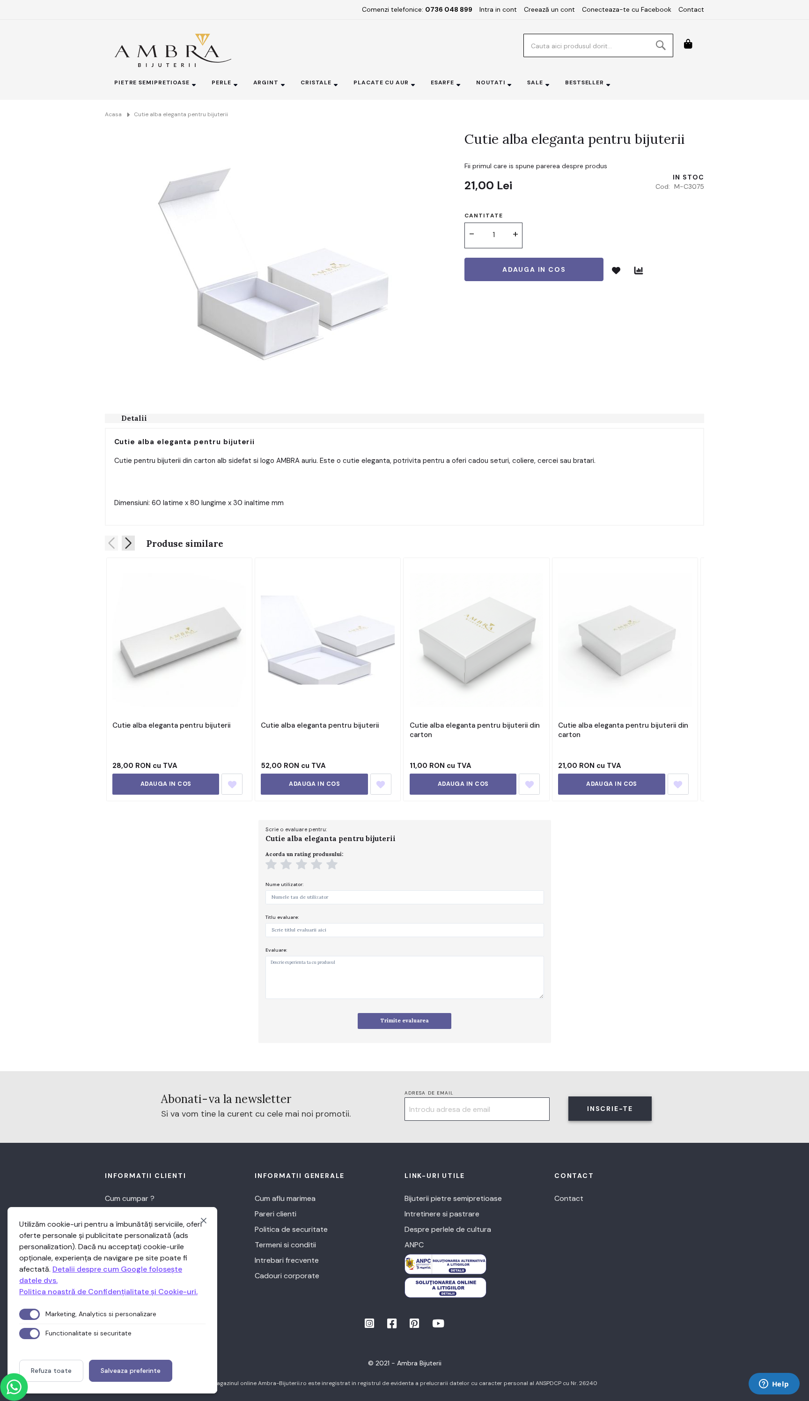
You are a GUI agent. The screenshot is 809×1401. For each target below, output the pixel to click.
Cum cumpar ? (129, 1198)
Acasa (113, 114)
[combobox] (598, 45)
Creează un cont (549, 9)
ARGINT (266, 82)
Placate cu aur (381, 82)
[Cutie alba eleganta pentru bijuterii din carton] (476, 640)
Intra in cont (498, 9)
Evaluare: (276, 950)
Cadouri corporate (287, 1276)
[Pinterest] (415, 1325)
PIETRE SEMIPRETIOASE (152, 82)
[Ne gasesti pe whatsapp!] (14, 1387)
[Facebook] (393, 1325)
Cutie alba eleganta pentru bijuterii (171, 725)
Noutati (490, 82)
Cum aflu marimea (285, 1198)
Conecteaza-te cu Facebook (626, 9)
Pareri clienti (275, 1214)
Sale (535, 82)
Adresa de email (429, 1093)
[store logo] (172, 50)
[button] (272, 865)
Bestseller (584, 82)
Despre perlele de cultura (447, 1229)
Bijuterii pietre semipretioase (453, 1198)
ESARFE (442, 82)
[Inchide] (203, 1220)
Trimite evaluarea (405, 1020)
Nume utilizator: (284, 884)
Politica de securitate (291, 1229)
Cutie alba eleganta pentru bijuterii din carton (475, 730)
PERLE (221, 82)
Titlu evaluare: (282, 917)
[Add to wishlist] (232, 784)
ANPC (414, 1245)
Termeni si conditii (285, 1245)
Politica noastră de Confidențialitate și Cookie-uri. (108, 1292)
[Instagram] (370, 1325)
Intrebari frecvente (287, 1260)
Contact (691, 9)
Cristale (316, 82)
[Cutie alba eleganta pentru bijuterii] (179, 640)
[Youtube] (438, 1325)
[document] (112, 1300)
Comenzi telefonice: (417, 9)
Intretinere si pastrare (441, 1214)
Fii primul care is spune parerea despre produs (535, 166)
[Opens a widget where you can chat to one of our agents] (774, 1384)
